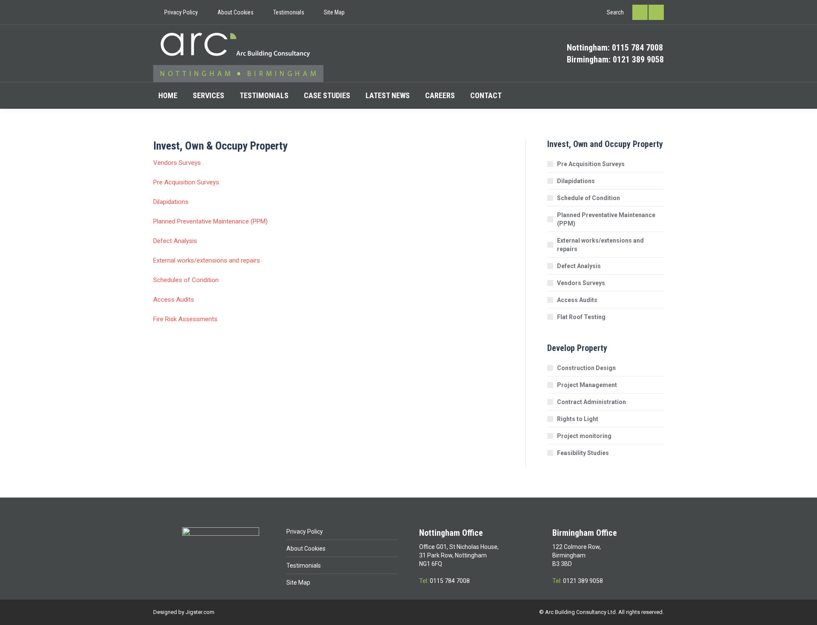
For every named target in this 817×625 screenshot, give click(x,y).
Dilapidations (171, 202)
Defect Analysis (175, 241)
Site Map (298, 582)
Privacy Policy (304, 531)
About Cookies (306, 548)
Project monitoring (584, 436)
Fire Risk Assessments (185, 319)
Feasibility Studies (583, 453)
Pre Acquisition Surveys (186, 182)
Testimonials (303, 565)
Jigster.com (200, 612)
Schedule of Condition (588, 198)
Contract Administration (591, 402)
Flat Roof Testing (581, 317)
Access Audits (173, 299)
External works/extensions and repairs (206, 260)
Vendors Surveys (177, 163)
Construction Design (586, 368)
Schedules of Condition (186, 280)
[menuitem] (175, 12)
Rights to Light (577, 419)
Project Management (587, 385)
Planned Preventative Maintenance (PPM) (210, 221)
